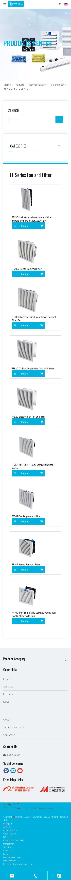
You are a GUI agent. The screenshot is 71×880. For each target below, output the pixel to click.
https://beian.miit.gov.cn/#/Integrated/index (31, 808)
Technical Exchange (13, 727)
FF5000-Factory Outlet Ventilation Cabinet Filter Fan (34, 318)
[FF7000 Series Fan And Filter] (26, 250)
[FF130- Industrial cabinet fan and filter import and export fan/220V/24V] (26, 198)
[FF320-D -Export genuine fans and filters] (26, 350)
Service (7, 719)
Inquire (25, 226)
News (6, 701)
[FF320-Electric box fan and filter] (26, 398)
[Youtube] (20, 770)
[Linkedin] (13, 770)
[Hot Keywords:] (59, 119)
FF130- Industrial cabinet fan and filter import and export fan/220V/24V (32, 219)
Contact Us (9, 734)
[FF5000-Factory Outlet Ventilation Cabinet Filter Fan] (26, 298)
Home (6, 679)
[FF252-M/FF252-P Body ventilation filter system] (26, 446)
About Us (8, 686)
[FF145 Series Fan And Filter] (26, 546)
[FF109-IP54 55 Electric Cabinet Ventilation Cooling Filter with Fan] (26, 594)
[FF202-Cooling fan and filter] (26, 497)
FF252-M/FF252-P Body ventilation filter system (32, 466)
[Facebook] (6, 770)
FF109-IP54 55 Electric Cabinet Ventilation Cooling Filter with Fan (34, 614)
